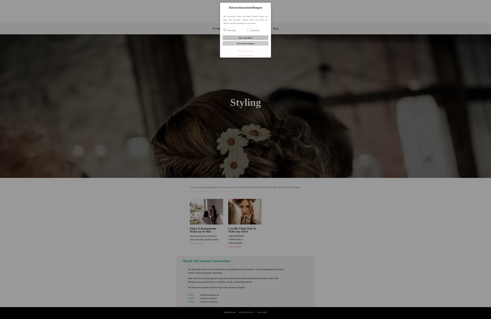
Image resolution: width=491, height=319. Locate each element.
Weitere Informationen (246, 51)
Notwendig (231, 30)
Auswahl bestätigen (246, 43)
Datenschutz (241, 55)
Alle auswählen (245, 37)
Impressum (250, 55)
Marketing (254, 30)
